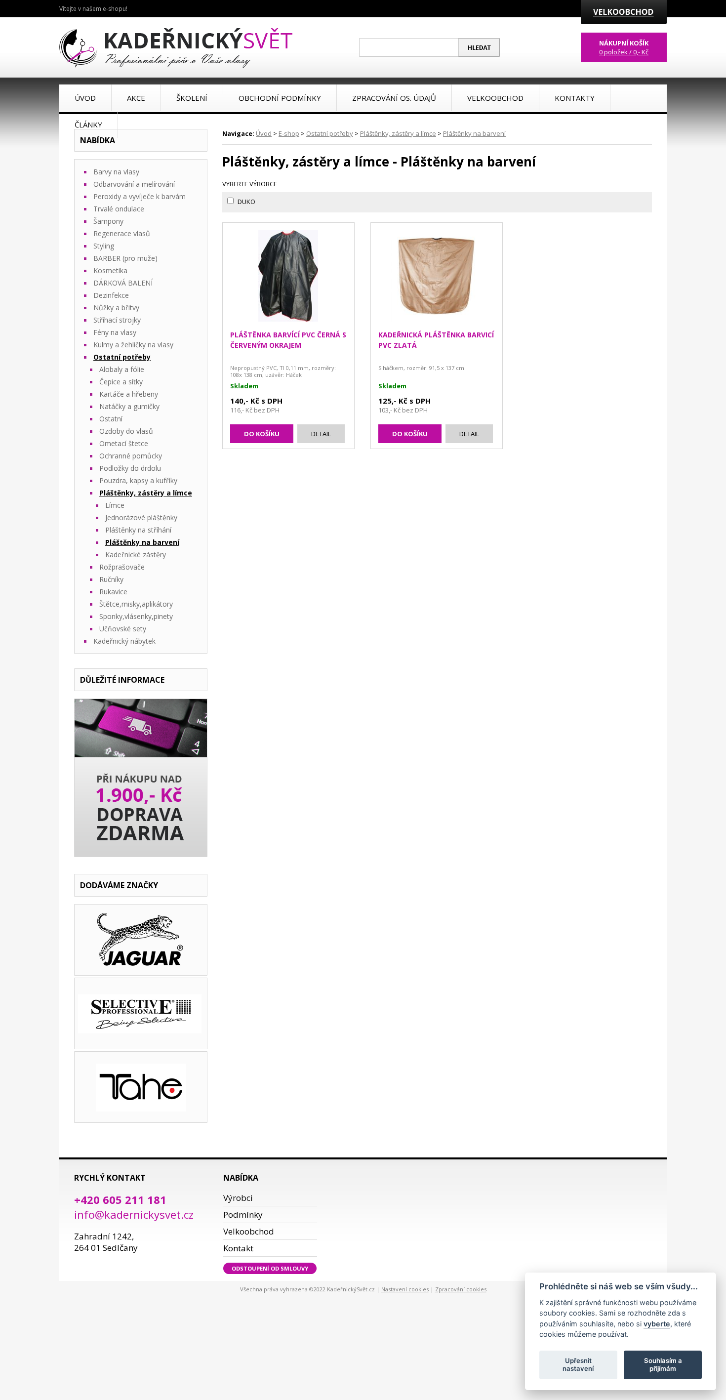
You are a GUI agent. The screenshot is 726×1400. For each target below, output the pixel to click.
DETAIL (321, 433)
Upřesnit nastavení (578, 1364)
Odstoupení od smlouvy (270, 1268)
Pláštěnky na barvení (474, 133)
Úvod (264, 133)
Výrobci (238, 1197)
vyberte (657, 1323)
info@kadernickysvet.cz (134, 1214)
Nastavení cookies (405, 1289)
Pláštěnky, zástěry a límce (398, 133)
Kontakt (238, 1248)
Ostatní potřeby (329, 133)
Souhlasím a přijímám (663, 1364)
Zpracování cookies (460, 1289)
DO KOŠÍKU (262, 433)
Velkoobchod (248, 1231)
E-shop (289, 133)
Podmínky (243, 1214)
